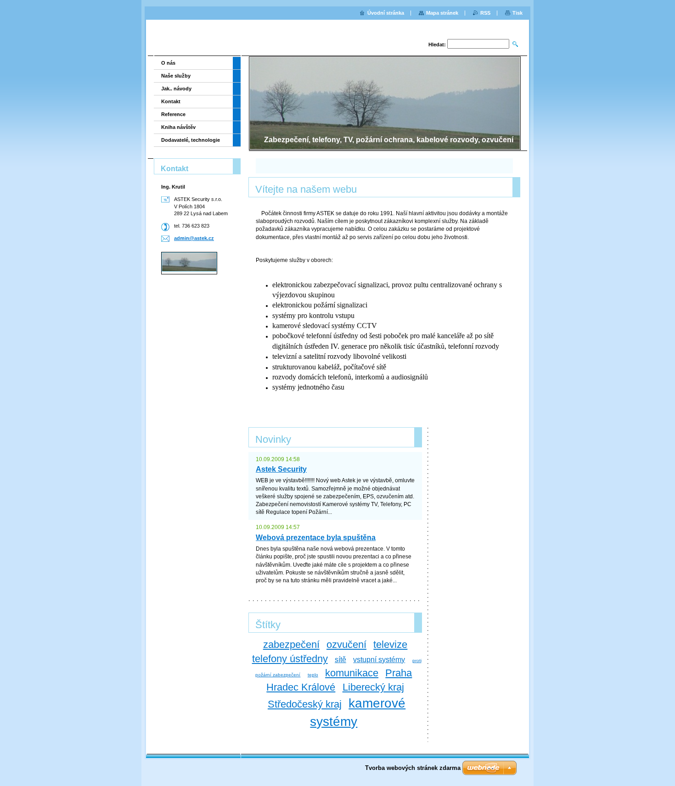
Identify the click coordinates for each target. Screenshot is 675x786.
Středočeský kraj (305, 704)
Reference (173, 114)
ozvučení (346, 644)
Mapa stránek (442, 13)
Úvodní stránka (385, 13)
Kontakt (170, 101)
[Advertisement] (194, 314)
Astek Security (281, 469)
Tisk (517, 13)
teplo (313, 674)
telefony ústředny (290, 658)
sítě (340, 659)
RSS (485, 13)
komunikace (351, 673)
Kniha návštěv (178, 127)
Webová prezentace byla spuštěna (316, 537)
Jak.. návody (176, 88)
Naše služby (176, 75)
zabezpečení (291, 644)
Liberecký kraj (373, 687)
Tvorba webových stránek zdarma (413, 767)
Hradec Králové (300, 687)
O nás (168, 63)
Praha (398, 673)
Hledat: (437, 44)
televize (390, 644)
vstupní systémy (379, 659)
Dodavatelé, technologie (190, 140)
